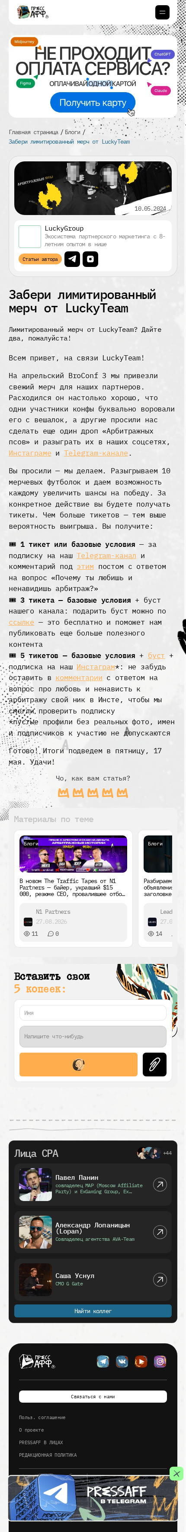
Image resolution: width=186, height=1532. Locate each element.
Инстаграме (30, 453)
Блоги (72, 132)
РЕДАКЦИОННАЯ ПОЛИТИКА (48, 1455)
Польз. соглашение (42, 1417)
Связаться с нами (93, 1397)
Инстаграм (96, 666)
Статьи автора (40, 259)
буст (156, 655)
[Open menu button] (162, 12)
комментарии (78, 677)
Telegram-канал (106, 555)
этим (85, 566)
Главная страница (33, 132)
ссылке (21, 622)
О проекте (31, 1430)
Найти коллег (93, 1311)
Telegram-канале (96, 453)
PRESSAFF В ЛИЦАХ (41, 1442)
